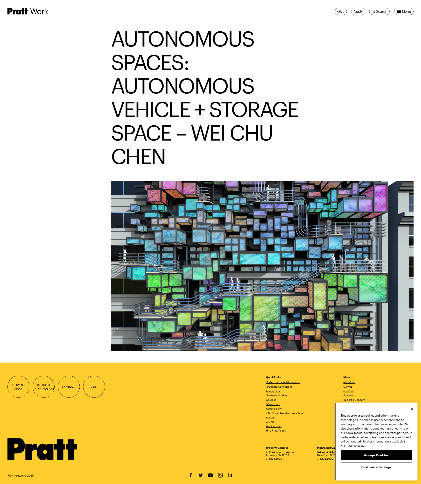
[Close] (412, 409)
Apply (358, 11)
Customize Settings (376, 467)
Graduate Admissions (279, 386)
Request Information (44, 386)
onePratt (348, 390)
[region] (376, 441)
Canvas (347, 386)
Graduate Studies (276, 395)
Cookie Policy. (355, 445)
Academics (273, 390)
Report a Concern (354, 399)
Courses (271, 399)
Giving (270, 421)
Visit (94, 386)
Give (340, 11)
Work (39, 11)
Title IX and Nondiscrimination (284, 412)
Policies (348, 395)
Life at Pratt (273, 404)
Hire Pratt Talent (275, 430)
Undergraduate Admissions (283, 382)
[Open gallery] (262, 266)
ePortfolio (349, 382)
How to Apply (18, 386)
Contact (69, 386)
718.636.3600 (274, 458)
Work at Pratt (274, 426)
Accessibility (274, 408)
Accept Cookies (376, 455)
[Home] (42, 449)
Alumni (270, 417)
